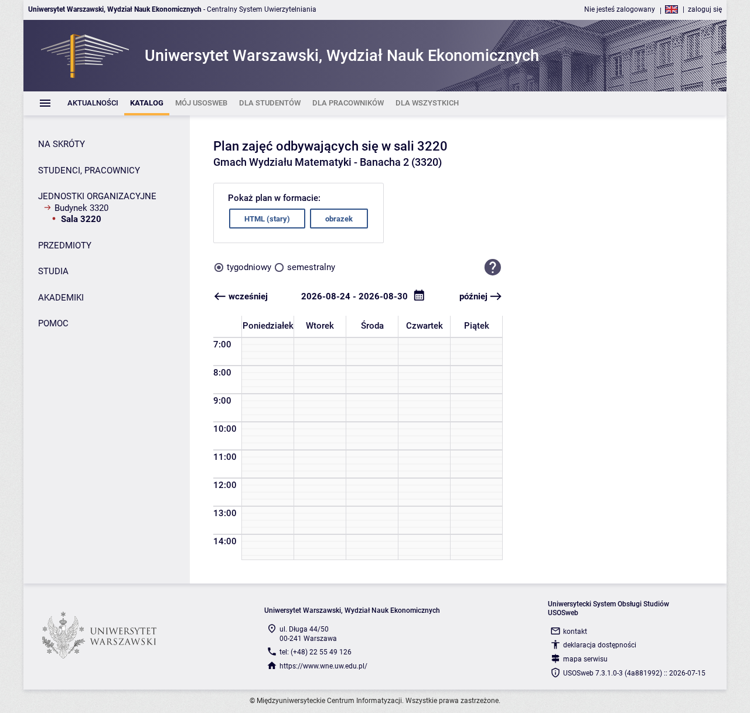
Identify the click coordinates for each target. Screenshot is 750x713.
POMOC (53, 323)
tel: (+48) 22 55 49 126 (315, 652)
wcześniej (248, 296)
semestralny (311, 267)
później (473, 296)
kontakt (575, 631)
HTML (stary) (267, 218)
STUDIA (53, 271)
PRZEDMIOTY (64, 245)
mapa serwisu (585, 659)
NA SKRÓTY (61, 144)
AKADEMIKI (61, 297)
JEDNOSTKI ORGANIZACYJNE (97, 196)
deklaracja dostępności (599, 645)
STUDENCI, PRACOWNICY (89, 170)
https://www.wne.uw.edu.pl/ (323, 666)
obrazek (339, 218)
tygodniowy (249, 267)
